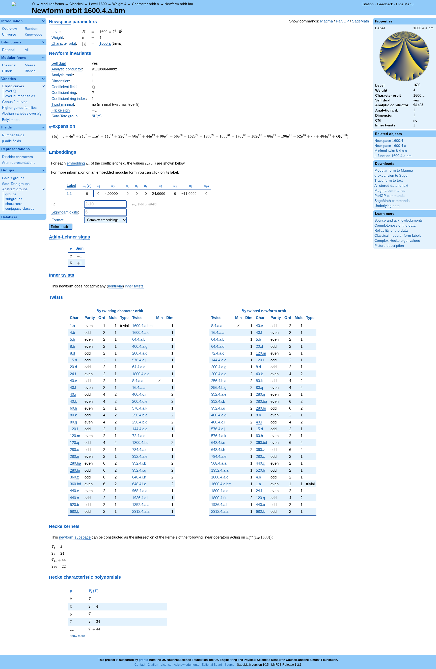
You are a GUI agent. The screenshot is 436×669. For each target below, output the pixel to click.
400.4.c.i (139, 394)
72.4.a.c (138, 436)
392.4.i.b (139, 463)
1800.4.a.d (140, 374)
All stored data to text (391, 186)
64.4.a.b (138, 339)
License (166, 664)
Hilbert (7, 71)
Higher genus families (19, 108)
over (10, 91)
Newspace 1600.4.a (390, 146)
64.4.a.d (138, 367)
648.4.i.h (139, 477)
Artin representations (18, 163)
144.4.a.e (139, 429)
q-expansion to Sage (390, 175)
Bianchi (30, 71)
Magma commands (389, 191)
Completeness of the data (395, 225)
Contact (139, 664)
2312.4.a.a (140, 511)
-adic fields (11, 141)
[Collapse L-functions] (43, 42)
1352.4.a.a (140, 504)
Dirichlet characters (17, 157)
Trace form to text (388, 180)
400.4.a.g (139, 346)
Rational (8, 50)
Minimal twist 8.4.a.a (390, 151)
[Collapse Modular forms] (43, 58)
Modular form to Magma (393, 170)
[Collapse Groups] (43, 170)
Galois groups (13, 178)
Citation (368, 4)
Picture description (389, 246)
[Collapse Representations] (43, 149)
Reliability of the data (391, 230)
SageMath (360, 21)
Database (9, 217)
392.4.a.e (139, 456)
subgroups (13, 199)
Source (229, 664)
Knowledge (33, 34)
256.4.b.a (139, 415)
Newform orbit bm (179, 4)
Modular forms (52, 4)
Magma (326, 21)
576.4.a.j (139, 360)
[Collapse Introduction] (43, 21)
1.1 (69, 193)
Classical (76, 4)
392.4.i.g (139, 470)
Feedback (385, 4)
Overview (9, 29)
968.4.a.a (139, 491)
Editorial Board (212, 664)
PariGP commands (389, 196)
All (27, 50)
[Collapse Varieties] (43, 79)
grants (143, 660)
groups (10, 194)
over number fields (20, 96)
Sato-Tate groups (16, 184)
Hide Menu (405, 4)
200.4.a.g (139, 353)
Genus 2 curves (14, 102)
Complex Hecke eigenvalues (397, 241)
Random (31, 29)
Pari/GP (342, 21)
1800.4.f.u (140, 442)
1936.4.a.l (140, 498)
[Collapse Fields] (43, 127)
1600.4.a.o (140, 332)
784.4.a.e (139, 449)
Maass (30, 65)
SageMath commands (392, 201)
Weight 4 (119, 4)
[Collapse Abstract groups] (44, 189)
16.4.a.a (138, 387)
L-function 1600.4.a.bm (393, 156)
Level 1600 (98, 4)
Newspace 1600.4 (388, 141)
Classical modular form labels (397, 235)
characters (13, 204)
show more (77, 636)
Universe (9, 34)
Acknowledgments (186, 664)
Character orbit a (145, 4)
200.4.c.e (139, 401)
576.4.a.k (139, 408)
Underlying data (387, 206)
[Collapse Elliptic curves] (44, 86)
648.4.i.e (139, 484)
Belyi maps (10, 120)
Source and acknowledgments (398, 220)
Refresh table (60, 227)
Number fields (13, 135)
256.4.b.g (139, 422)
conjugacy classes (19, 208)
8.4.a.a (137, 381)
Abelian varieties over (21, 113)
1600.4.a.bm (142, 326)
